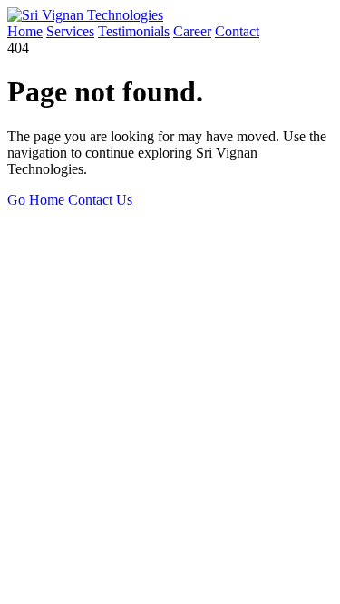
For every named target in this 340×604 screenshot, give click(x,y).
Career (192, 31)
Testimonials (134, 31)
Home (25, 31)
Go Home (35, 199)
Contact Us (100, 199)
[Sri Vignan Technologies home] (85, 15)
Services (70, 31)
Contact (237, 31)
